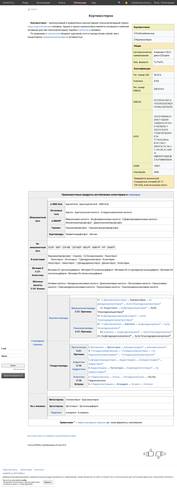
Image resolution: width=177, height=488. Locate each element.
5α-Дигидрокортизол (149, 324)
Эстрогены (79, 377)
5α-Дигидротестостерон (139, 368)
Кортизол (130, 324)
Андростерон (96, 364)
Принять (47, 482)
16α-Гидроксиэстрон (133, 377)
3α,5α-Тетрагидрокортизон (157, 332)
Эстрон (116, 377)
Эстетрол (148, 384)
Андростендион (127, 360)
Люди (25, 2)
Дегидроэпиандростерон (103, 360)
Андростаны (79, 369)
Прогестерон (113, 347)
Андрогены (79, 362)
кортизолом (53, 33)
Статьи (34, 9)
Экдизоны (56, 412)
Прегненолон (97, 347)
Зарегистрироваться (13, 376)
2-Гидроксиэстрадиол (102, 384)
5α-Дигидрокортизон (128, 332)
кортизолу (83, 30)
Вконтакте (39, 470)
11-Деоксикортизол (111, 324)
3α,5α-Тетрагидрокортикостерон (143, 304)
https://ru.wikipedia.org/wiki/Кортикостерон (56, 436)
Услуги (61, 2)
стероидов (134, 194)
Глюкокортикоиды (83, 328)
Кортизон (109, 332)
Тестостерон (116, 368)
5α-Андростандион (149, 360)
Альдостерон (110, 308)
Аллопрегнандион (134, 347)
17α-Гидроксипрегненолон (104, 351)
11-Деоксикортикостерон (114, 300)
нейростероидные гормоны (92, 422)
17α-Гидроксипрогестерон (134, 351)
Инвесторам (26, 470)
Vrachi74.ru (8, 2)
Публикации (80, 2)
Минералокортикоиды (83, 308)
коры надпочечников (39, 26)
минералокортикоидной (55, 37)
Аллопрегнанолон (156, 347)
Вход (156, 2)
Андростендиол (99, 368)
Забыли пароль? (19, 369)
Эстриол (135, 384)
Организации (43, 2)
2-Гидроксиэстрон (99, 377)
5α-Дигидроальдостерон (134, 308)
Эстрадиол (122, 384)
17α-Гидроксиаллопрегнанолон (138, 354)
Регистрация (167, 2)
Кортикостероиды (58, 318)
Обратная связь (10, 470)
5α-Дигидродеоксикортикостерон (119, 316)
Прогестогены (78, 347)
